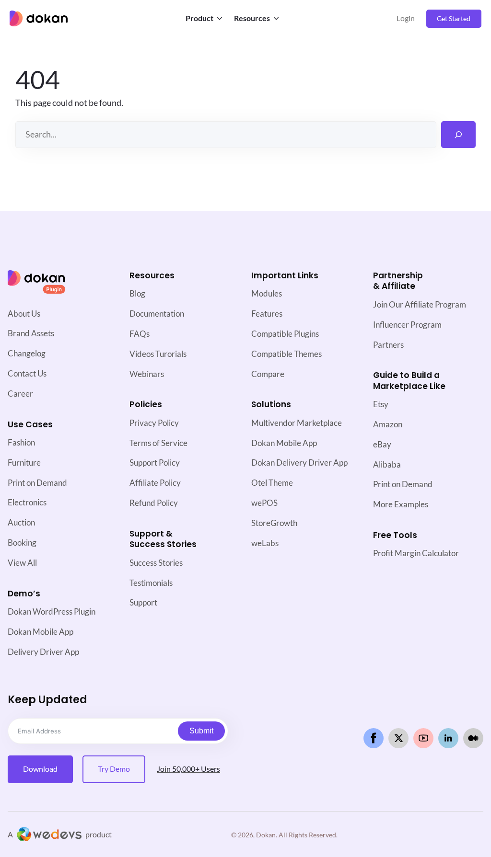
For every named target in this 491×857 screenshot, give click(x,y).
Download (40, 769)
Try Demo (114, 769)
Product (199, 18)
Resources (252, 18)
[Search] (458, 134)
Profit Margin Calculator (416, 553)
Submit (201, 731)
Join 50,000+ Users (188, 769)
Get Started (453, 18)
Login (406, 18)
